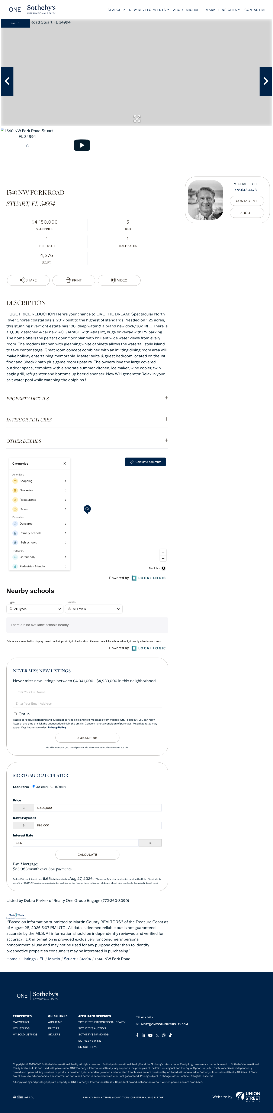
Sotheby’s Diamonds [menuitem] (93, 1034)
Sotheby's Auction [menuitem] (92, 1028)
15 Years (60, 787)
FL (41, 958)
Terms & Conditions (116, 1097)
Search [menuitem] (115, 10)
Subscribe (87, 738)
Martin (54, 958)
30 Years (42, 787)
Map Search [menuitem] (21, 1022)
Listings (28, 958)
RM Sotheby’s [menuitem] (88, 1047)
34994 (85, 958)
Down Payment (24, 818)
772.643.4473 (245, 190)
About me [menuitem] (55, 1022)
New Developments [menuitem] (147, 10)
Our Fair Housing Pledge (147, 1097)
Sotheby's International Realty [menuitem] (101, 1022)
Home (11, 958)
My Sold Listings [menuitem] (25, 1034)
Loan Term (21, 787)
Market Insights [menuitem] (221, 10)
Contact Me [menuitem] (255, 10)
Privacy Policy (57, 727)
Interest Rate (23, 835)
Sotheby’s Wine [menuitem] (89, 1040)
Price (17, 800)
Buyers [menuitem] (53, 1028)
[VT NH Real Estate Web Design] (248, 1097)
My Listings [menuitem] (21, 1028)
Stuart (70, 958)
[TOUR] (119, 280)
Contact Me (247, 201)
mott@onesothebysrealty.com (164, 1024)
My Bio (247, 213)
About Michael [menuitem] (187, 10)
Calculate (87, 855)
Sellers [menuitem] (54, 1034)
